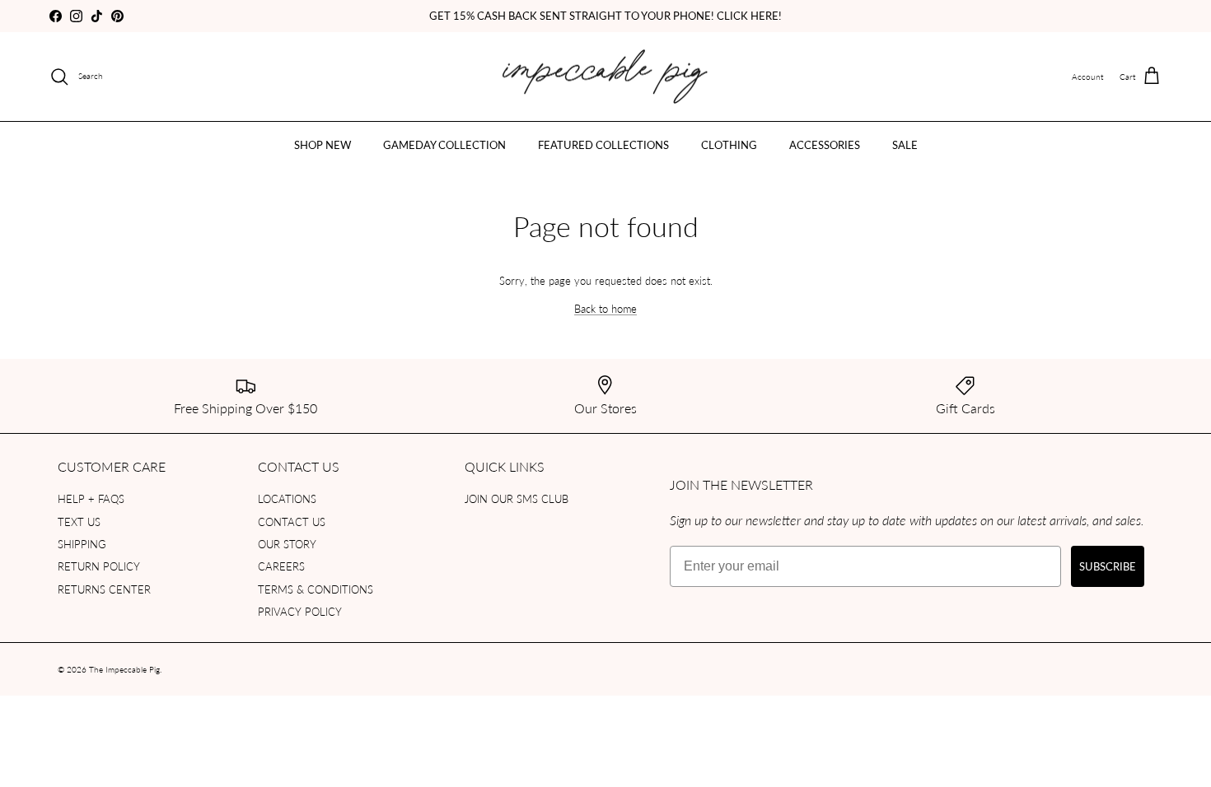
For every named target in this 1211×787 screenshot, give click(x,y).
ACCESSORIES (824, 144)
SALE (905, 144)
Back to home (605, 308)
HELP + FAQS (91, 498)
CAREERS (281, 566)
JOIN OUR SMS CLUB (516, 498)
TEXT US (79, 521)
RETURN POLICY (99, 566)
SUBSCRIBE (1107, 566)
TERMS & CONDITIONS (315, 589)
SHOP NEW (322, 144)
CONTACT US (291, 521)
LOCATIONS (287, 498)
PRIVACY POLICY (300, 611)
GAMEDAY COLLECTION (444, 144)
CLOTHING (729, 144)
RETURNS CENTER (104, 589)
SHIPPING (82, 544)
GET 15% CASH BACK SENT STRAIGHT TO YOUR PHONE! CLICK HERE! (605, 15)
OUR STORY (287, 544)
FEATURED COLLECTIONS (603, 144)
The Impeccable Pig (124, 669)
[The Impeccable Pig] (606, 77)
